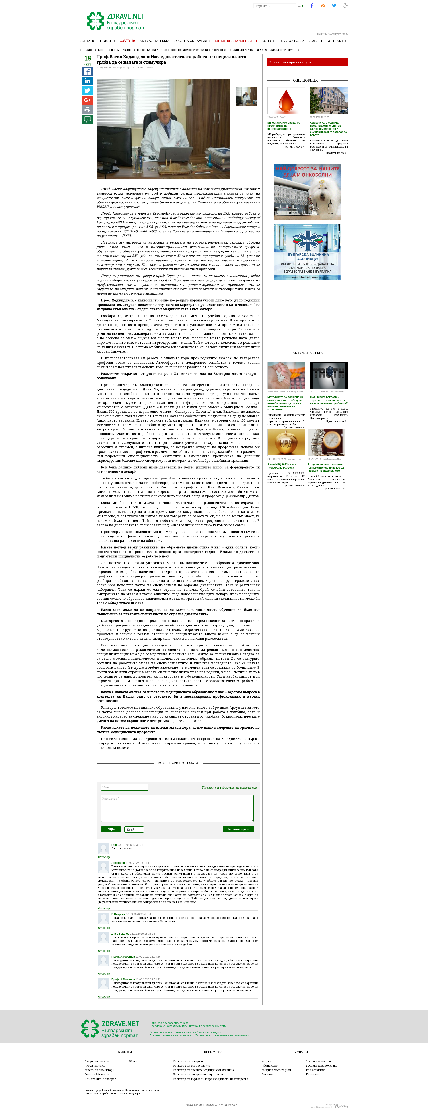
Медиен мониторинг (276, 1070)
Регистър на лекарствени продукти (198, 1074)
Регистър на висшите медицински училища (203, 1070)
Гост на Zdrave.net (97, 1074)
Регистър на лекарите (188, 1061)
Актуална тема (154, 40)
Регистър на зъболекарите (191, 1065)
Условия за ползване (320, 1061)
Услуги (315, 40)
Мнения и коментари (236, 40)
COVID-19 (127, 40)
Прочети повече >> (294, 146)
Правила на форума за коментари (229, 787)
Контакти (336, 40)
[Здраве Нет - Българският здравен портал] (113, 21)
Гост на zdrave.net (192, 40)
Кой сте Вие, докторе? (282, 40)
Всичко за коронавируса (290, 62)
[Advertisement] (266, 20)
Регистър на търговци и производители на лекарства (210, 1079)
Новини (107, 40)
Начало (87, 40)
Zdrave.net (192, 1105)
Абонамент (270, 1065)
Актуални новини (97, 1061)
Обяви (133, 1061)
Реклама (268, 1074)
